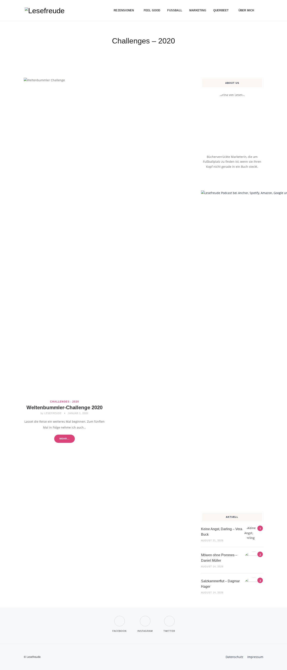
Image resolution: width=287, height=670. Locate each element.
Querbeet (221, 10)
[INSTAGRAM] (145, 618)
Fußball (174, 10)
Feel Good (152, 10)
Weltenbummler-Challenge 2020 (64, 407)
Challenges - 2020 (64, 401)
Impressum (255, 657)
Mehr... (64, 438)
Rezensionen (124, 10)
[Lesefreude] (46, 10)
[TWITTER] (169, 618)
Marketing (197, 10)
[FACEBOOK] (119, 618)
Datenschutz (234, 657)
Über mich (246, 10)
